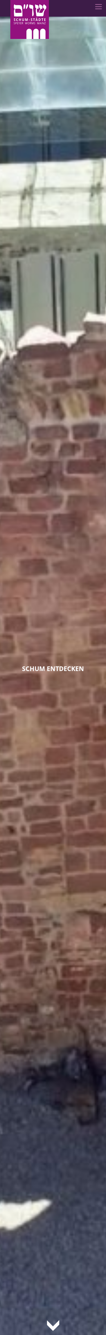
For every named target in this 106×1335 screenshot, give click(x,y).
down (53, 1325)
